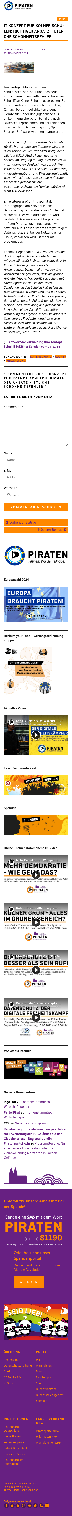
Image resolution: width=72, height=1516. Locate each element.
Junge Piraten (12, 1436)
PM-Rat (62, 18)
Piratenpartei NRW (47, 1431)
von (14, 49)
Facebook (6, 1505)
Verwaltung (16, 360)
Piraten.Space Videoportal (35, 1505)
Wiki (38, 1360)
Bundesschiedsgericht (49, 1395)
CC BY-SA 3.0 (12, 1377)
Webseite (10, 488)
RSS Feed (10, 1383)
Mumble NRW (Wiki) (48, 1442)
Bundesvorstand (46, 1389)
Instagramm (23, 1505)
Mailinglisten (44, 1365)
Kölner (60, 356)
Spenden (29, 1282)
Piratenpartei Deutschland (12, 1429)
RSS (41, 1505)
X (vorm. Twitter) (12, 1505)
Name (8, 453)
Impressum (11, 1360)
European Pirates (14, 1454)
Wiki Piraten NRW (47, 1436)
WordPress (23, 1486)
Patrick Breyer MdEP (16, 1448)
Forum (40, 1371)
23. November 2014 (16, 53)
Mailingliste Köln (46, 1505)
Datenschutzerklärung (18, 1365)
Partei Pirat (12, 1112)
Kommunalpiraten (15, 1442)
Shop (39, 1383)
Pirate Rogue (20, 1489)
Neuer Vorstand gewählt (32, 1123)
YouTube (29, 1505)
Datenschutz (41, 356)
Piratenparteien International (13, 1462)
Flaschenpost (44, 1377)
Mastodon (17, 1505)
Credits (8, 1371)
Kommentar (13, 407)
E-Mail (8, 470)
